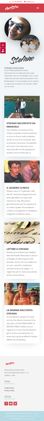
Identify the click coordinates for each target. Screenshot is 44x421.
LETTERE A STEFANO (18, 249)
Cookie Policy (9, 388)
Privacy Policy (9, 390)
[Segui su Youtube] (11, 403)
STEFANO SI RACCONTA (14, 68)
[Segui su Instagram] (15, 403)
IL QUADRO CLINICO (18, 187)
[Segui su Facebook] (6, 403)
